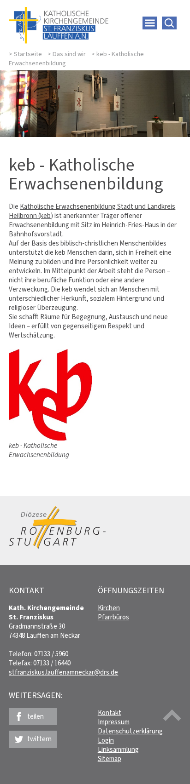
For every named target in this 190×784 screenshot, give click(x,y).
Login (106, 740)
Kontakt (109, 712)
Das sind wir (69, 54)
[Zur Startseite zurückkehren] (58, 11)
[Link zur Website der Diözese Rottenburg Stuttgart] (57, 546)
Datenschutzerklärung (130, 731)
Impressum (114, 722)
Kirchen (109, 607)
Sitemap (109, 758)
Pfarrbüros (113, 617)
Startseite (28, 54)
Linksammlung (118, 749)
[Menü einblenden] (149, 23)
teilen (35, 716)
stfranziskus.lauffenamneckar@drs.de (63, 672)
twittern (39, 739)
